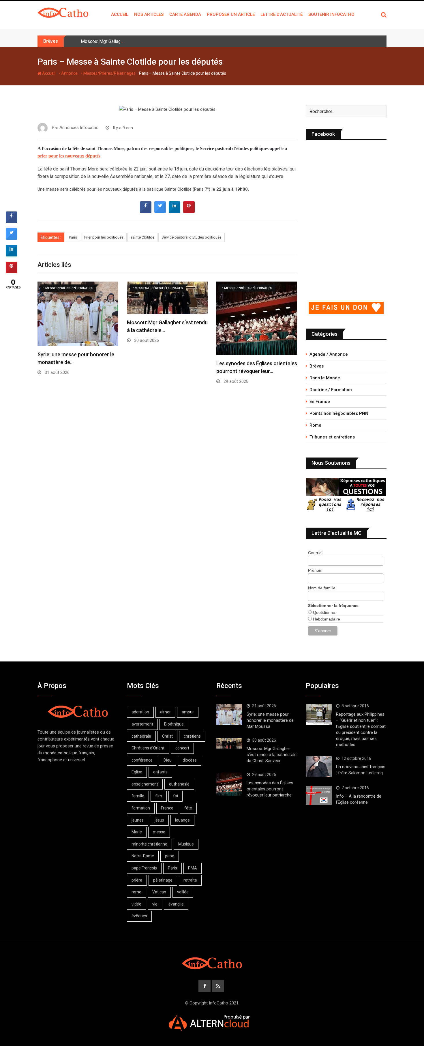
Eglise (137, 772)
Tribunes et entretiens (332, 437)
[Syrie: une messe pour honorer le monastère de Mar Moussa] (229, 714)
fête (188, 808)
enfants (160, 772)
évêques (139, 916)
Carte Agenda (185, 14)
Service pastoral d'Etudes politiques (192, 237)
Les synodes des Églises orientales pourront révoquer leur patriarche (270, 789)
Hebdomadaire (326, 619)
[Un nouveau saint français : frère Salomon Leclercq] (319, 766)
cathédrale (141, 736)
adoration (140, 712)
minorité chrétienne (149, 844)
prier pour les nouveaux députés (68, 155)
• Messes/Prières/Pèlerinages (108, 73)
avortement (142, 724)
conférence (142, 760)
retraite (190, 880)
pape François (144, 868)
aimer (165, 712)
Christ (167, 736)
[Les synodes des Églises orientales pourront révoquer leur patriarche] (229, 784)
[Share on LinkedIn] (11, 255)
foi (175, 796)
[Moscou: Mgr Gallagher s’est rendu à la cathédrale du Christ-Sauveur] (229, 743)
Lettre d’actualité (281, 14)
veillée (183, 892)
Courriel (315, 552)
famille (138, 796)
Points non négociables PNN (338, 413)
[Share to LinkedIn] (174, 211)
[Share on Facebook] (145, 211)
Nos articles (149, 14)
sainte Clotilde (142, 237)
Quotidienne (323, 612)
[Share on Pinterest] (189, 211)
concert (182, 748)
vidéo (136, 904)
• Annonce (68, 73)
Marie (137, 832)
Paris (73, 237)
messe (159, 832)
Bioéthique (174, 724)
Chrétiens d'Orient (148, 748)
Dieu (168, 760)
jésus (159, 820)
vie (154, 904)
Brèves (316, 366)
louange (182, 820)
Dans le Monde (324, 377)
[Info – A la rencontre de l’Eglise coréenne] (319, 795)
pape (169, 856)
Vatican (159, 892)
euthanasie (179, 784)
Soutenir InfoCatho (331, 14)
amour (188, 712)
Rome (315, 425)
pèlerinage (162, 880)
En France (319, 401)
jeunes (138, 820)
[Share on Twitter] (160, 211)
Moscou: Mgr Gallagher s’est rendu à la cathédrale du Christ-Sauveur (149, 41)
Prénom (315, 570)
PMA (192, 868)
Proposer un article (231, 14)
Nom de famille (321, 588)
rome (136, 892)
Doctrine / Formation (330, 389)
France (167, 808)
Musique (186, 844)
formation (141, 808)
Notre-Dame (143, 856)
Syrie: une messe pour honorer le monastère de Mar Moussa (270, 720)
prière (137, 880)
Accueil (119, 14)
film (158, 796)
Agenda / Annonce (328, 354)
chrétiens (192, 736)
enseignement (145, 784)
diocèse (190, 760)
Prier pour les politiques (103, 237)
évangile (176, 904)
